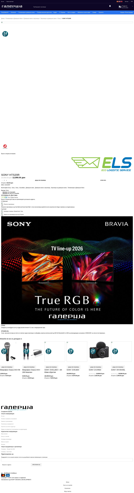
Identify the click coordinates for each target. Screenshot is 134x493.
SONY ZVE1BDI (73, 370)
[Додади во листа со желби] (10, 363)
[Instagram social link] (16, 411)
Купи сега (103, 180)
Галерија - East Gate (6, 451)
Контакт (3, 444)
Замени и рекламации (6, 421)
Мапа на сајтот (5, 441)
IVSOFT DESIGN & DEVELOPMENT (21, 479)
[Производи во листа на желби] (114, 12)
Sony (59, 18)
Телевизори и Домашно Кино (14, 18)
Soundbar (22, 187)
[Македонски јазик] (118, 1)
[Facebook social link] (14, 411)
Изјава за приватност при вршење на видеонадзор (14, 429)
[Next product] (5, 20)
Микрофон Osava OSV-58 (10, 370)
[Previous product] (2, 20)
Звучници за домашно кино (48, 18)
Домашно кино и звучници (31, 18)
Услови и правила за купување (9, 418)
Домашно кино (30, 187)
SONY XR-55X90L (118, 370)
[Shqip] (122, 1)
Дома (2, 18)
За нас (2, 416)
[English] (120, 1)
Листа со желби (5, 436)
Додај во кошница (40, 180)
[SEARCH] (110, 6)
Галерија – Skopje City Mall (8, 449)
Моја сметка (4, 433)
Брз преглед (6, 363)
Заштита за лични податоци (8, 426)
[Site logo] (12, 6)
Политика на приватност (7, 424)
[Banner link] (67, 270)
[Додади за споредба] (2, 363)
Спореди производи (6, 439)
